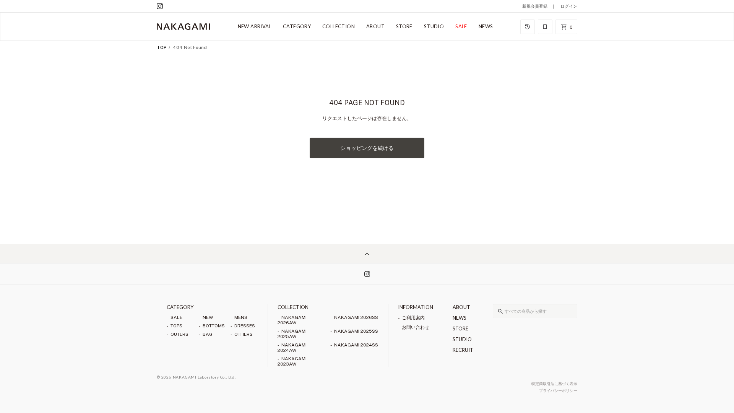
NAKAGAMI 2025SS (356, 331)
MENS (240, 317)
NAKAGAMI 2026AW (292, 320)
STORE (404, 26)
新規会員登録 (534, 6)
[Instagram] (160, 6)
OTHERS (243, 334)
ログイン (568, 6)
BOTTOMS (214, 325)
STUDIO (434, 26)
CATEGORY (297, 26)
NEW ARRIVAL (254, 26)
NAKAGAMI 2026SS (356, 317)
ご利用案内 (413, 317)
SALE (461, 26)
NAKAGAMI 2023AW (292, 361)
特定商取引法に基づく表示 (554, 383)
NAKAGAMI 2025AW (292, 333)
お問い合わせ (415, 327)
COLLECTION (338, 26)
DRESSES (244, 325)
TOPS (176, 325)
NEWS (486, 26)
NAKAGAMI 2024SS (356, 345)
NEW (208, 317)
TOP (162, 47)
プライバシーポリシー (558, 390)
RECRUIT (463, 350)
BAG (208, 334)
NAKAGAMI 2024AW (292, 347)
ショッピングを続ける (367, 148)
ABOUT (375, 26)
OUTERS (179, 334)
